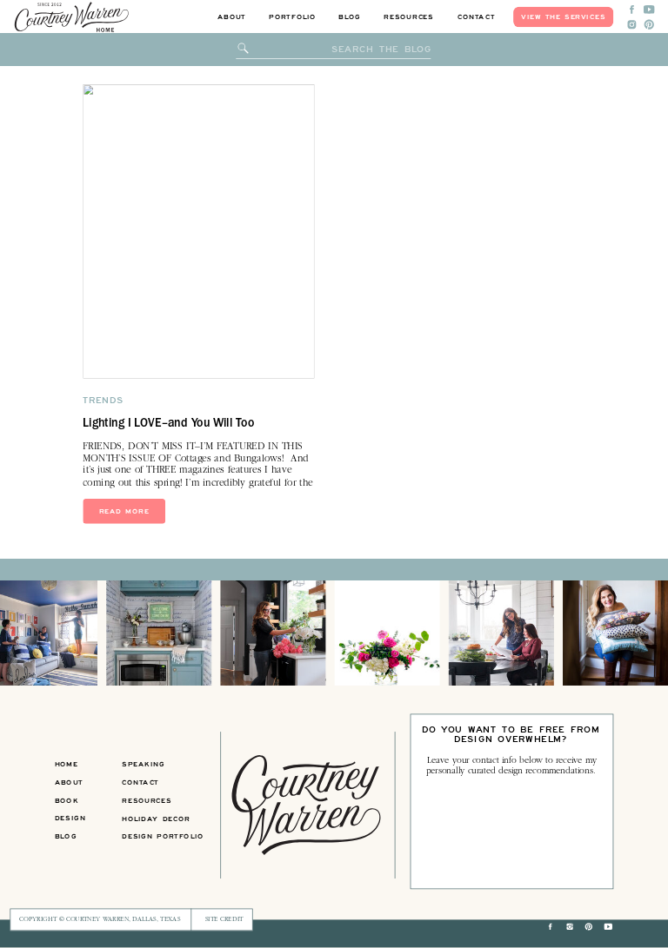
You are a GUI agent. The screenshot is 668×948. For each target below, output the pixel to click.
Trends (103, 401)
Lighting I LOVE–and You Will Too (168, 425)
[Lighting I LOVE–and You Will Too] (198, 232)
